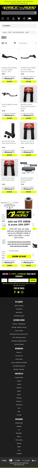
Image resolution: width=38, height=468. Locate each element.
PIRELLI (19, 436)
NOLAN (19, 443)
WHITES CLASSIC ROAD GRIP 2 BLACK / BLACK (28, 106)
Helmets (19, 387)
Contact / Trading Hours (19, 324)
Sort (15, 43)
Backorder (9, 265)
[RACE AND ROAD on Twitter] (18, 292)
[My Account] (13, 20)
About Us (19, 352)
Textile (19, 384)
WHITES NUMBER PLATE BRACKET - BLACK (27, 180)
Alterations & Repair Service (19, 341)
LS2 (19, 429)
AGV (19, 450)
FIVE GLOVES (19, 440)
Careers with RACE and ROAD (19, 362)
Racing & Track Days (19, 369)
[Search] (35, 13)
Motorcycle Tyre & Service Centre (19, 334)
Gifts (19, 411)
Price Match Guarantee (19, 366)
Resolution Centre (19, 316)
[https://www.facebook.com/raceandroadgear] (15, 292)
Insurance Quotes (19, 344)
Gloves (19, 391)
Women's (19, 401)
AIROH (19, 446)
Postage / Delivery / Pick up (19, 327)
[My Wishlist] (8, 18)
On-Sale (19, 415)
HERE (17, 285)
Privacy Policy (19, 359)
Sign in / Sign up (19, 305)
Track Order (19, 309)
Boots (19, 394)
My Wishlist (19, 312)
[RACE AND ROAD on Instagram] (22, 292)
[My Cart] (18, 18)
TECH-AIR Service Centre (19, 337)
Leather (19, 381)
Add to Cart (9, 81)
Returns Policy (19, 330)
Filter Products (6, 26)
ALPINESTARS (19, 423)
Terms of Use (19, 355)
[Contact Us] (24, 20)
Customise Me (19, 377)
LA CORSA (19, 453)
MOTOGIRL (19, 433)
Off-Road (19, 398)
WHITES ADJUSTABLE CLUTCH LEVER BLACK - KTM (9, 70)
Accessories (19, 404)
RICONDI (19, 426)
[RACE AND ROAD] (19, 7)
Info (13, 78)
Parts (19, 408)
